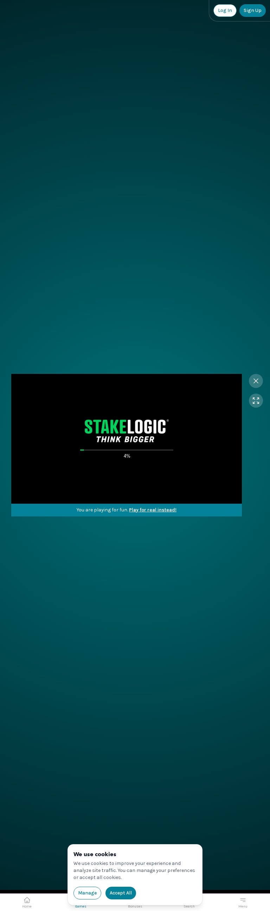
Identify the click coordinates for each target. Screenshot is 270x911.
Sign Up (253, 10)
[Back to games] (256, 381)
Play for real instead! (152, 510)
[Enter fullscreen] (256, 401)
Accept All (121, 893)
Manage (87, 893)
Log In (225, 10)
